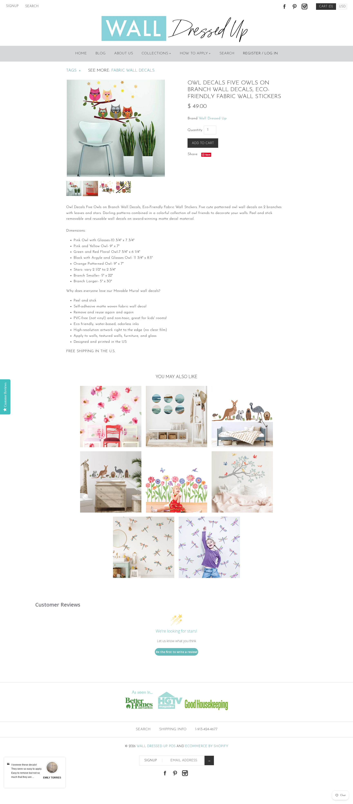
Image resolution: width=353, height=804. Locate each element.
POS (172, 746)
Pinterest (294, 6)
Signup (12, 6)
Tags (73, 70)
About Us (123, 53)
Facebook (284, 6)
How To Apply (195, 53)
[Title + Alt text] (60, 713)
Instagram (304, 6)
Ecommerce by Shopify (206, 746)
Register (252, 53)
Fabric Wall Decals (132, 70)
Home (81, 53)
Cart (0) (326, 6)
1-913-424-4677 (206, 729)
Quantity (195, 130)
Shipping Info (173, 729)
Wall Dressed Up (213, 118)
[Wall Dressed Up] (177, 16)
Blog (100, 53)
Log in (271, 53)
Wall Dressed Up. (152, 746)
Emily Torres (52, 777)
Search (226, 53)
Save (207, 154)
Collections (156, 53)
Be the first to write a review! (176, 652)
